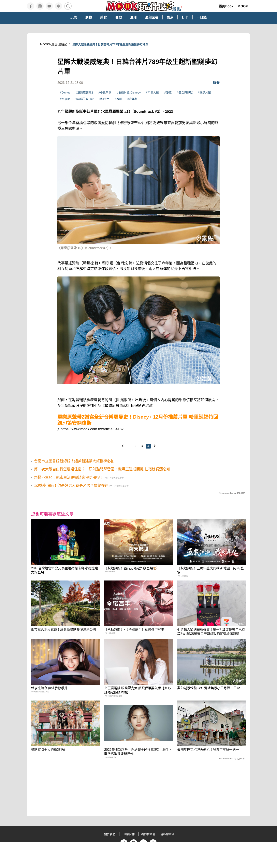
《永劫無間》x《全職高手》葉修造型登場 (134, 629)
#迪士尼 (104, 99)
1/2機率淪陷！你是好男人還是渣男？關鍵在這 (71, 486)
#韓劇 (118, 99)
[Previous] (122, 445)
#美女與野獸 (185, 92)
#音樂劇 (132, 99)
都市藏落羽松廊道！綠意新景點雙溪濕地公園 (63, 629)
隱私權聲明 (167, 834)
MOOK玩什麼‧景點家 (53, 44)
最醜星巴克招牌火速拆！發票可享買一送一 (208, 749)
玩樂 (216, 82)
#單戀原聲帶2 (84, 92)
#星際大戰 (152, 92)
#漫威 (168, 92)
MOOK (242, 6)
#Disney (65, 92)
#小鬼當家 (104, 92)
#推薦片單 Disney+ (129, 92)
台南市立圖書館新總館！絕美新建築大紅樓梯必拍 (74, 461)
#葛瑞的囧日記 (84, 99)
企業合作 (129, 834)
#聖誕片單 (204, 92)
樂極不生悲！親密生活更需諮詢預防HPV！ (69, 477)
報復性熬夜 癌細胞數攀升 (49, 688)
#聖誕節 (65, 99)
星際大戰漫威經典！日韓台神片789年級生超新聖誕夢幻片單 (110, 44)
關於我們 (109, 834)
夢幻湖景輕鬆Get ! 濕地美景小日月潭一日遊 (208, 688)
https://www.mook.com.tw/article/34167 (92, 429)
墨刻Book (226, 6)
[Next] (154, 445)
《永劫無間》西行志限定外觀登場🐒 (130, 568)
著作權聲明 (148, 834)
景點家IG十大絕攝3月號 (48, 749)
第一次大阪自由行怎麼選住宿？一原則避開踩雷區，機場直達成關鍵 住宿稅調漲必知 (102, 469)
